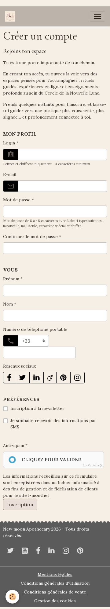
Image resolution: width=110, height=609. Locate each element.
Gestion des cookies (55, 601)
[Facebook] (9, 377)
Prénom (11, 279)
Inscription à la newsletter (37, 408)
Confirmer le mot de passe (30, 236)
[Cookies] (12, 597)
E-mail (9, 174)
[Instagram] (77, 377)
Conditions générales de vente (55, 592)
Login (9, 143)
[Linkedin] (36, 377)
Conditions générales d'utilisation (55, 583)
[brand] (11, 16)
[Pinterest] (63, 377)
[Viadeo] (50, 377)
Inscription (20, 504)
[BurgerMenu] (97, 16)
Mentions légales (55, 574)
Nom (8, 304)
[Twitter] (22, 377)
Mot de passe (17, 199)
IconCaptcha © (92, 465)
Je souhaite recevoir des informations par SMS (53, 424)
